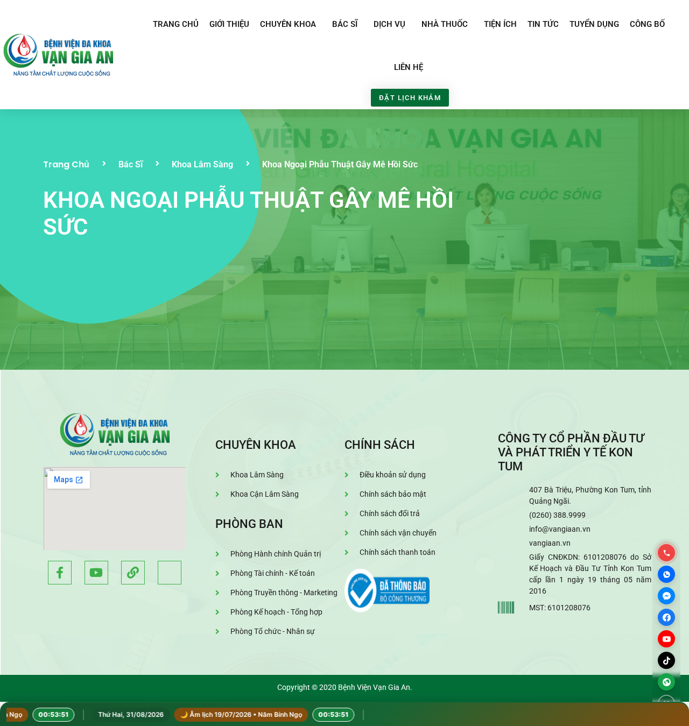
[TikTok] (666, 660)
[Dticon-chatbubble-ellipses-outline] (169, 572)
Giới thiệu (229, 24)
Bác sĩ (344, 24)
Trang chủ (176, 24)
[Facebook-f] (60, 572)
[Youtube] (96, 572)
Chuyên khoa (288, 24)
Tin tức (543, 24)
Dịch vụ (389, 24)
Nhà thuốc (444, 24)
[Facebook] (666, 617)
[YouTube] (666, 638)
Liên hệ (408, 67)
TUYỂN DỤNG (594, 24)
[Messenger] (666, 595)
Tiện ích (500, 24)
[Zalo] (666, 574)
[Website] (666, 681)
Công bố (647, 24)
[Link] (133, 572)
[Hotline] (666, 552)
